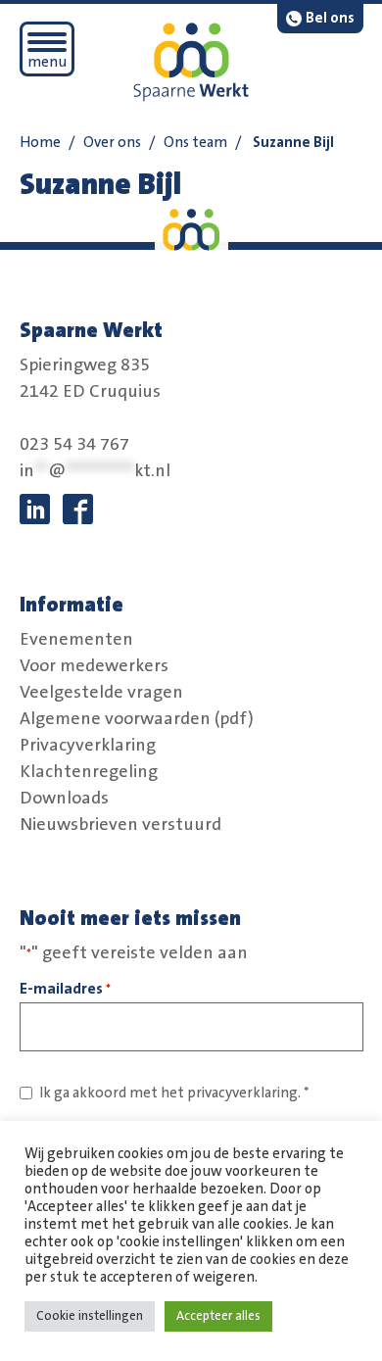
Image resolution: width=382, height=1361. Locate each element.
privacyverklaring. (244, 1093)
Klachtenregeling (89, 771)
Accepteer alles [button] (218, 1316)
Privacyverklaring (88, 744)
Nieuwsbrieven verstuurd (120, 824)
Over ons (112, 142)
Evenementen (76, 639)
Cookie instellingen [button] (89, 1316)
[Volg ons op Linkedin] (35, 509)
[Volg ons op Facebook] (78, 509)
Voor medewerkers (94, 665)
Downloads (64, 797)
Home (40, 142)
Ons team (195, 142)
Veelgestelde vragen (101, 692)
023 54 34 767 (74, 445)
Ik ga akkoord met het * (174, 1093)
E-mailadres (65, 988)
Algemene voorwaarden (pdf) (137, 718)
